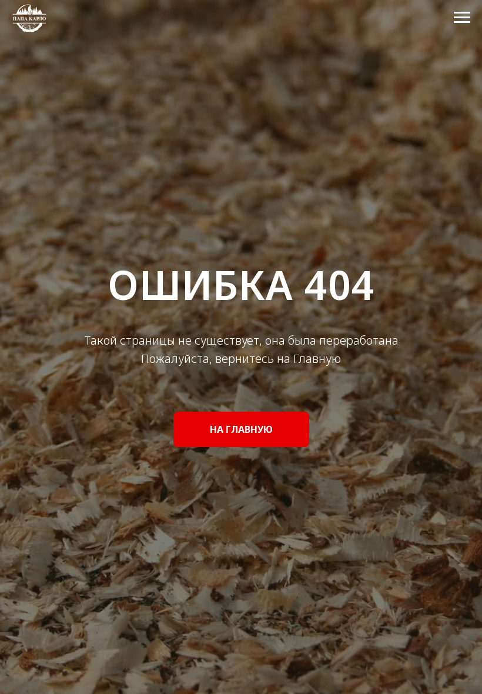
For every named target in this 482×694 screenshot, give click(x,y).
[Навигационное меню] (462, 18)
